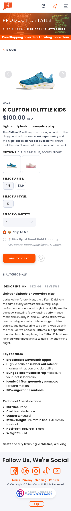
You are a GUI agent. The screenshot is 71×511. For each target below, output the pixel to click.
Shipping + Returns (47, 480)
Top (36, 504)
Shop (7, 29)
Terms (16, 480)
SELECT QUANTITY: (17, 214)
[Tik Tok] (46, 471)
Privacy (27, 480)
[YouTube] (56, 471)
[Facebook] (14, 471)
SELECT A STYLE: (15, 196)
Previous (8, 74)
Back (11, 50)
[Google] (25, 471)
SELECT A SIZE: (13, 178)
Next (62, 74)
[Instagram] (36, 471)
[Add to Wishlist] (41, 258)
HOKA (19, 29)
